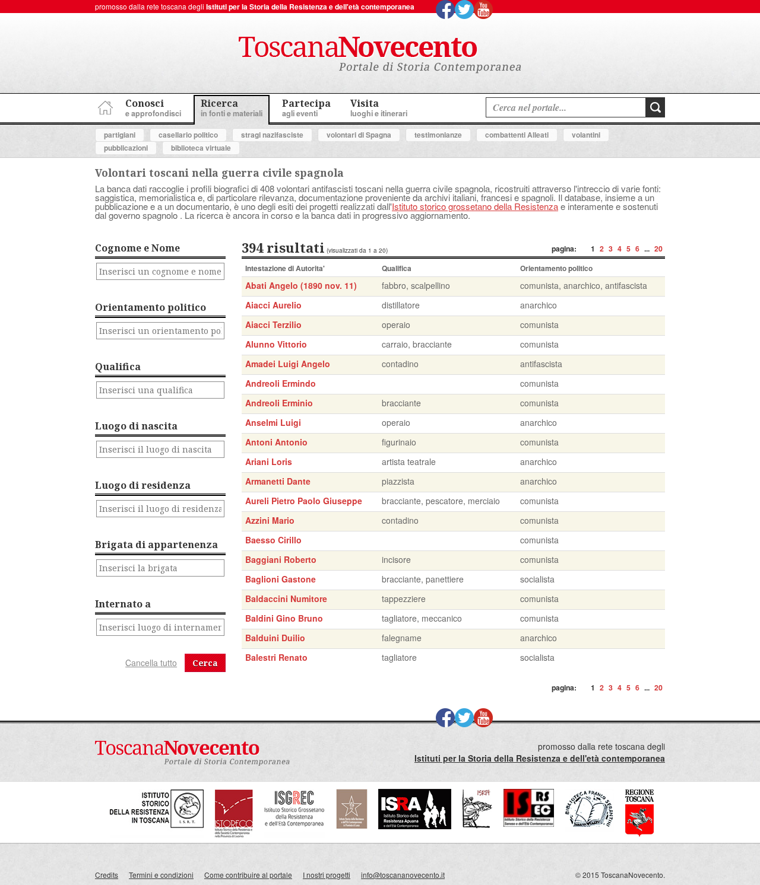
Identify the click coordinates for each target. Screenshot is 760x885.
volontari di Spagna (359, 134)
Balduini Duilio (275, 638)
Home (104, 106)
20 (658, 248)
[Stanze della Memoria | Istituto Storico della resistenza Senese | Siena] (529, 824)
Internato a (123, 603)
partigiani (119, 134)
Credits (106, 874)
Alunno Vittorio (276, 344)
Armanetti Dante (278, 481)
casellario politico (188, 134)
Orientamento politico (150, 307)
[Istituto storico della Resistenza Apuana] (414, 826)
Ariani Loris (268, 461)
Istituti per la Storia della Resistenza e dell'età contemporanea (310, 6)
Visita (378, 108)
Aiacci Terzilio (273, 324)
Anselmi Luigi (273, 422)
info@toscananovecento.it (403, 874)
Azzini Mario (269, 520)
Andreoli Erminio (279, 403)
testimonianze (438, 134)
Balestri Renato (276, 657)
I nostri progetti (326, 874)
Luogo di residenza (143, 485)
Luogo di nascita (136, 425)
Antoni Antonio (276, 442)
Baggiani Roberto (280, 559)
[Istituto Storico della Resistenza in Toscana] (157, 835)
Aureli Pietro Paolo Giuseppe (303, 501)
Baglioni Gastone (280, 579)
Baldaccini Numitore (286, 598)
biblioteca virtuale (201, 147)
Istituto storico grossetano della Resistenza (475, 206)
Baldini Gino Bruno (284, 618)
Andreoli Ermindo (280, 383)
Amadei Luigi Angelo (287, 364)
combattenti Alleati (517, 134)
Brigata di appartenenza (156, 544)
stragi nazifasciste (272, 134)
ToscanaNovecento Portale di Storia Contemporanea (380, 55)
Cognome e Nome (137, 247)
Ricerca (231, 108)
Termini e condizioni (161, 874)
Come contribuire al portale (248, 874)
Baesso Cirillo (273, 540)
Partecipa (306, 108)
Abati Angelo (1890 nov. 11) (301, 285)
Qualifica (118, 366)
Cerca (205, 662)
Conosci (153, 108)
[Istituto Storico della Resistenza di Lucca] (351, 826)
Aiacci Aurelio (273, 305)
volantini (586, 134)
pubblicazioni (126, 147)
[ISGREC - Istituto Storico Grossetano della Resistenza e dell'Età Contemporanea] (294, 835)
